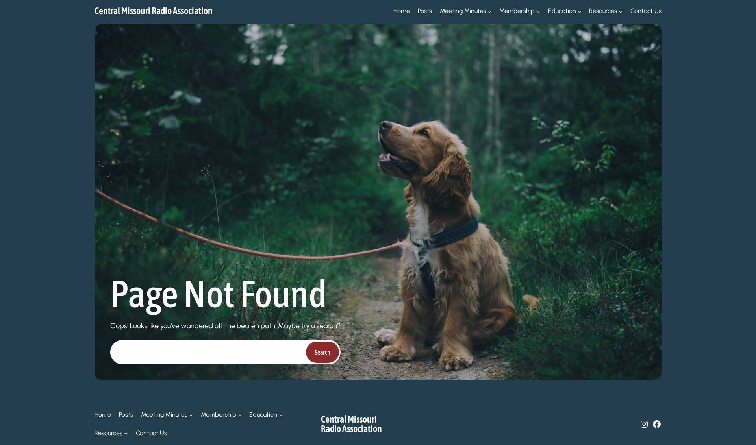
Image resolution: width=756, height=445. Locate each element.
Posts (425, 11)
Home (401, 11)
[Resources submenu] (621, 11)
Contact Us (646, 11)
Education (562, 11)
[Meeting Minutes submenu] (490, 11)
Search (322, 352)
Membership (517, 11)
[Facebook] (657, 424)
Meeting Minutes (463, 11)
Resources (603, 11)
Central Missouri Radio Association (153, 11)
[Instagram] (644, 424)
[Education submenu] (580, 11)
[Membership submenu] (538, 11)
